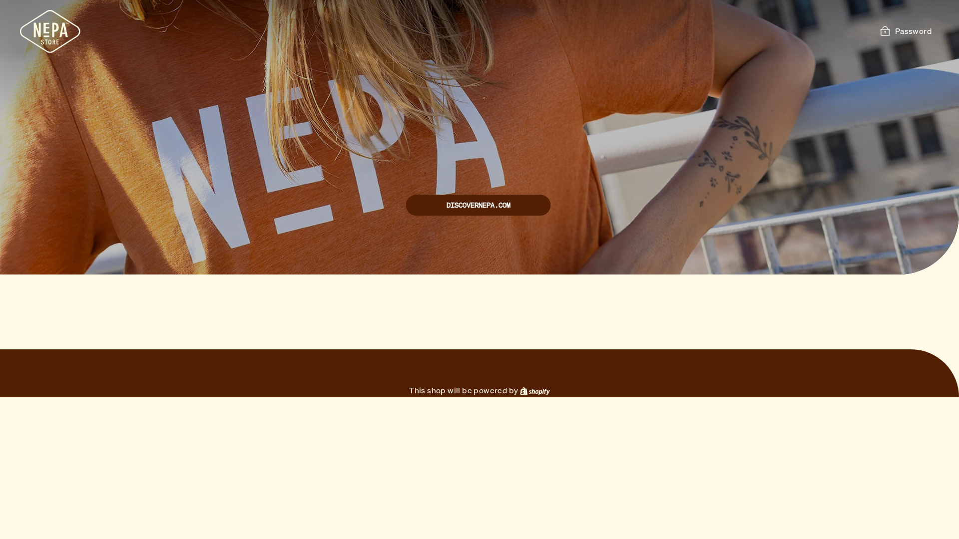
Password (913, 30)
